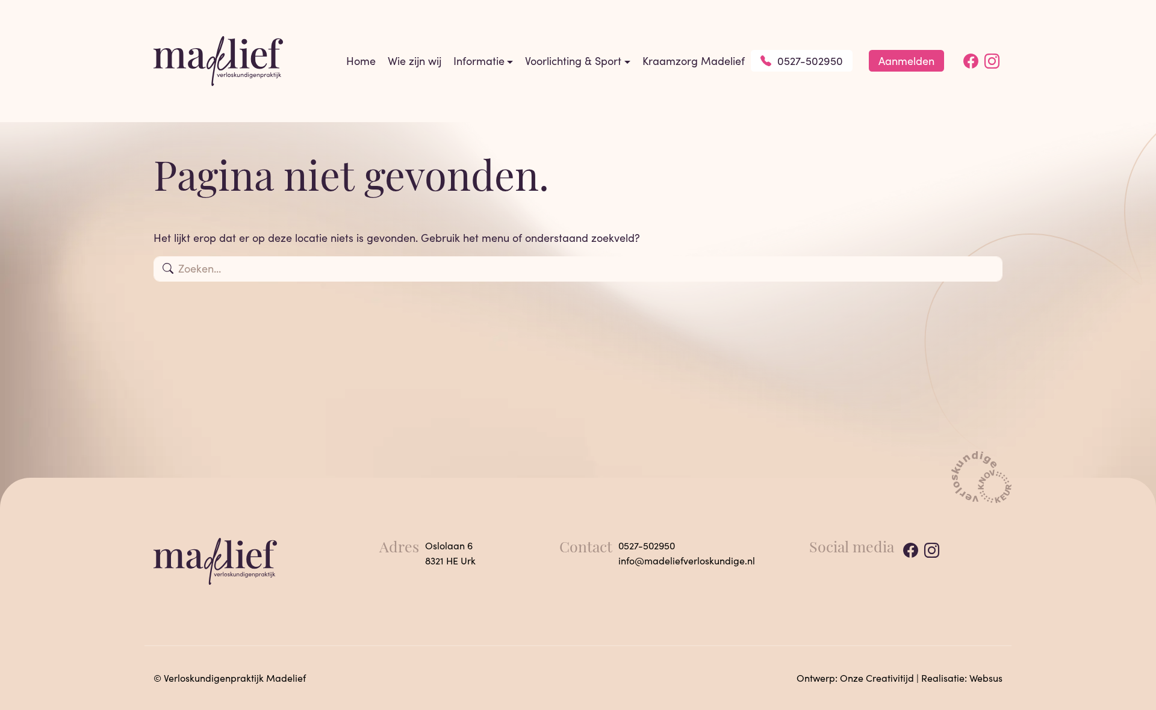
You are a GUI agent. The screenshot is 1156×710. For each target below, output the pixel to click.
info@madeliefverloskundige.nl (686, 560)
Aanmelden (906, 61)
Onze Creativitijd (877, 677)
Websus (985, 677)
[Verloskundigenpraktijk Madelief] (218, 59)
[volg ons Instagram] (991, 61)
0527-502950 (810, 61)
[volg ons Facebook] (970, 61)
